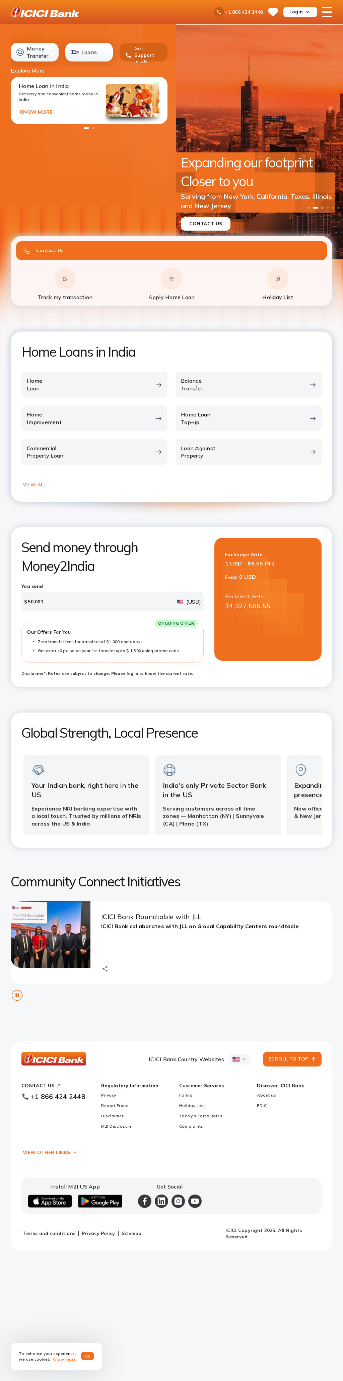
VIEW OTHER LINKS (46, 1152)
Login (296, 12)
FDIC (262, 1105)
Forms (186, 1095)
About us (266, 1095)
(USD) (193, 602)
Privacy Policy (98, 1233)
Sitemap (132, 1233)
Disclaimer (112, 1115)
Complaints (191, 1126)
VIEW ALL (34, 485)
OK (87, 1356)
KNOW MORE (36, 112)
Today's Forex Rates (201, 1115)
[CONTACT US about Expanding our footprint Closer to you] (259, 141)
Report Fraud (115, 1105)
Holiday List (191, 1105)
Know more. (65, 1359)
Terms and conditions (49, 1233)
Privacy (108, 1095)
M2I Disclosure (116, 1126)
